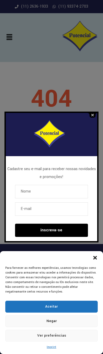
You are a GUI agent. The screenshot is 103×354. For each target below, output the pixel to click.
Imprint (51, 347)
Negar (51, 320)
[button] (95, 257)
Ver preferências (51, 335)
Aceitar (51, 306)
